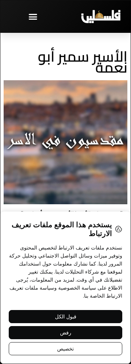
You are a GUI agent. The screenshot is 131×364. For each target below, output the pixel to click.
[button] (33, 16)
